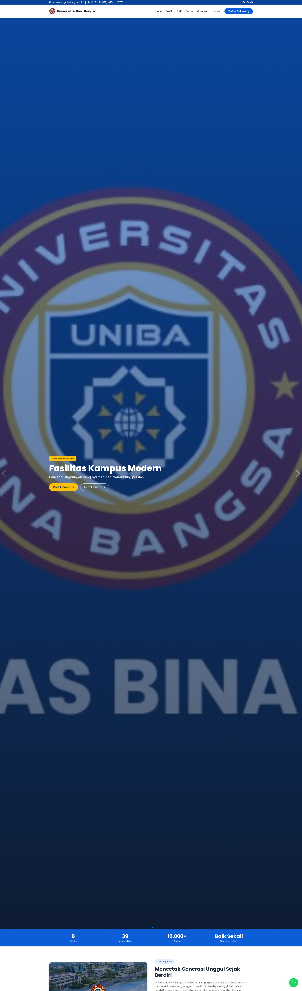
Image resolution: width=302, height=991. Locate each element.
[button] (149, 927)
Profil (169, 11)
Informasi (201, 11)
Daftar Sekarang (238, 11)
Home (158, 11)
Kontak (216, 11)
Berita (189, 11)
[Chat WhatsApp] (293, 982)
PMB (179, 11)
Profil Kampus (63, 487)
